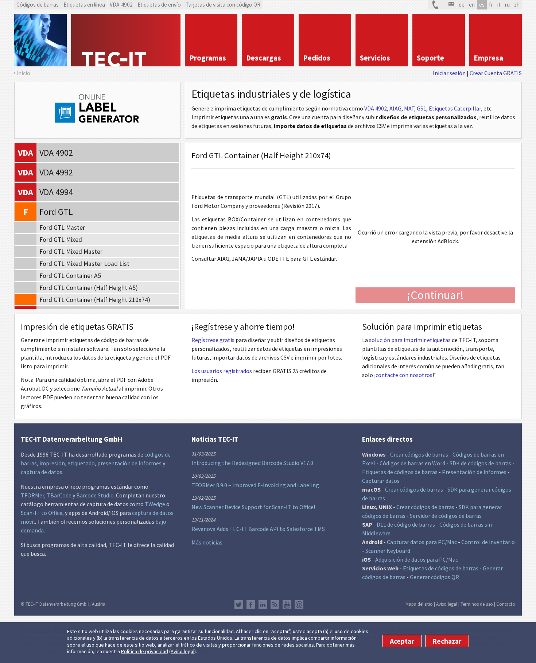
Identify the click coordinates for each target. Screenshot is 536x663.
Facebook (250, 604)
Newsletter (299, 604)
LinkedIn (263, 604)
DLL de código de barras (406, 524)
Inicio (23, 73)
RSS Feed (275, 604)
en (472, 4)
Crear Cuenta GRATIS (496, 73)
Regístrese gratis (212, 340)
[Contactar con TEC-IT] (436, 4)
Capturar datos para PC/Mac (422, 542)
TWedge (155, 504)
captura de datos (41, 472)
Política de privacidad (144, 651)
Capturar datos (381, 480)
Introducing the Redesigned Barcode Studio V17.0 (252, 462)
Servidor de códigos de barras (446, 515)
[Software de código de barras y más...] (40, 40)
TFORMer (32, 495)
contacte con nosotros (404, 375)
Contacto (505, 604)
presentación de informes (129, 463)
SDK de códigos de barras (480, 463)
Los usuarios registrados (221, 371)
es (482, 4)
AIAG (395, 108)
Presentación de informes (474, 472)
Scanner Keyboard (387, 550)
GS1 (421, 108)
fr (491, 4)
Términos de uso (477, 604)
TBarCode (59, 495)
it (499, 4)
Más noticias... (208, 542)
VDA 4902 (375, 108)
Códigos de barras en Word (412, 463)
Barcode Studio (95, 495)
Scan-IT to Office (41, 512)
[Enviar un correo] (450, 4)
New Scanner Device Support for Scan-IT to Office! (253, 507)
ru (507, 4)
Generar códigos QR (434, 577)
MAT (409, 108)
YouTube (287, 604)
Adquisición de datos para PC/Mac (416, 559)
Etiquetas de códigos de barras (400, 472)
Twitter (238, 604)
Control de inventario (488, 542)
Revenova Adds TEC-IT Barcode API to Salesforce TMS (258, 528)
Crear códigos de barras (419, 454)
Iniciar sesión (449, 73)
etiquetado (81, 463)
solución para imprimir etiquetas (410, 340)
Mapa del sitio (419, 604)
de (462, 4)
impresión (52, 463)
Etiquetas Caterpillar (455, 108)
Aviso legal (182, 651)
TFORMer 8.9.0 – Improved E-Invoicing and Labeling (255, 485)
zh (517, 4)
